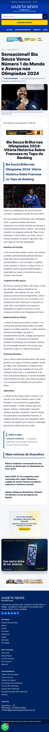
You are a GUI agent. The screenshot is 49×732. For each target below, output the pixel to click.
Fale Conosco (6, 661)
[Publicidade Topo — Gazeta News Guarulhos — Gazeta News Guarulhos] (24, 39)
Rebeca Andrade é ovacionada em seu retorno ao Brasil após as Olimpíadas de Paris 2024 (24, 466)
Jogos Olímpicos (13, 50)
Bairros (3, 625)
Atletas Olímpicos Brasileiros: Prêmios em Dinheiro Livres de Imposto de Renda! (23, 495)
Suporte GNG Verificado (10, 689)
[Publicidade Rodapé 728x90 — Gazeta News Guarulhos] (24, 581)
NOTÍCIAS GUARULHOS (23, 30)
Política (4, 628)
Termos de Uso (7, 677)
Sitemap (4, 694)
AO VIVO (9, 30)
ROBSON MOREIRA (11, 78)
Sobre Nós (5, 653)
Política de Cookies (8, 680)
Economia (5, 631)
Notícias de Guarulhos (9, 623)
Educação (5, 640)
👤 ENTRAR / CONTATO (24, 22)
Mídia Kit (4, 664)
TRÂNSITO (36, 30)
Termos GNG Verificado (10, 686)
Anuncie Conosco (7, 659)
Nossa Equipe (6, 656)
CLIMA (45, 30)
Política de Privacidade (9, 674)
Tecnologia (5, 643)
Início (3, 50)
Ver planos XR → (40, 568)
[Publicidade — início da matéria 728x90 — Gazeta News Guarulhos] (24, 132)
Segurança (5, 634)
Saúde (3, 637)
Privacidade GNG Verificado (11, 683)
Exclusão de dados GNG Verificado (14, 691)
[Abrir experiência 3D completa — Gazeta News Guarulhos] (24, 555)
